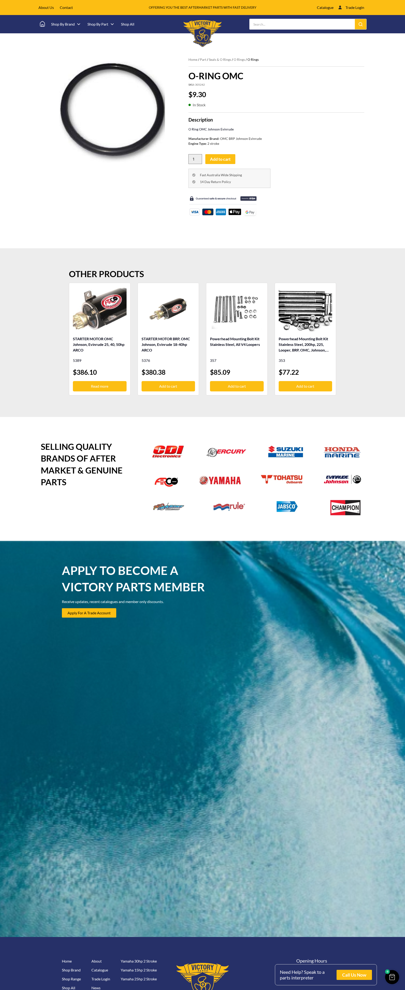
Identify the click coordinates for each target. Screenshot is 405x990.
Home (192, 59)
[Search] (360, 24)
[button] (392, 977)
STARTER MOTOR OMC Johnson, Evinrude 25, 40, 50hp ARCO (98, 344)
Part (203, 59)
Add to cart (220, 159)
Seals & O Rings (220, 59)
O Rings (239, 59)
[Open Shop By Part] (112, 24)
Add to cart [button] (168, 386)
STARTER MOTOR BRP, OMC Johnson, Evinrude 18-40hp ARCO (166, 344)
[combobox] (302, 24)
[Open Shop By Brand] (79, 24)
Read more (99, 386)
